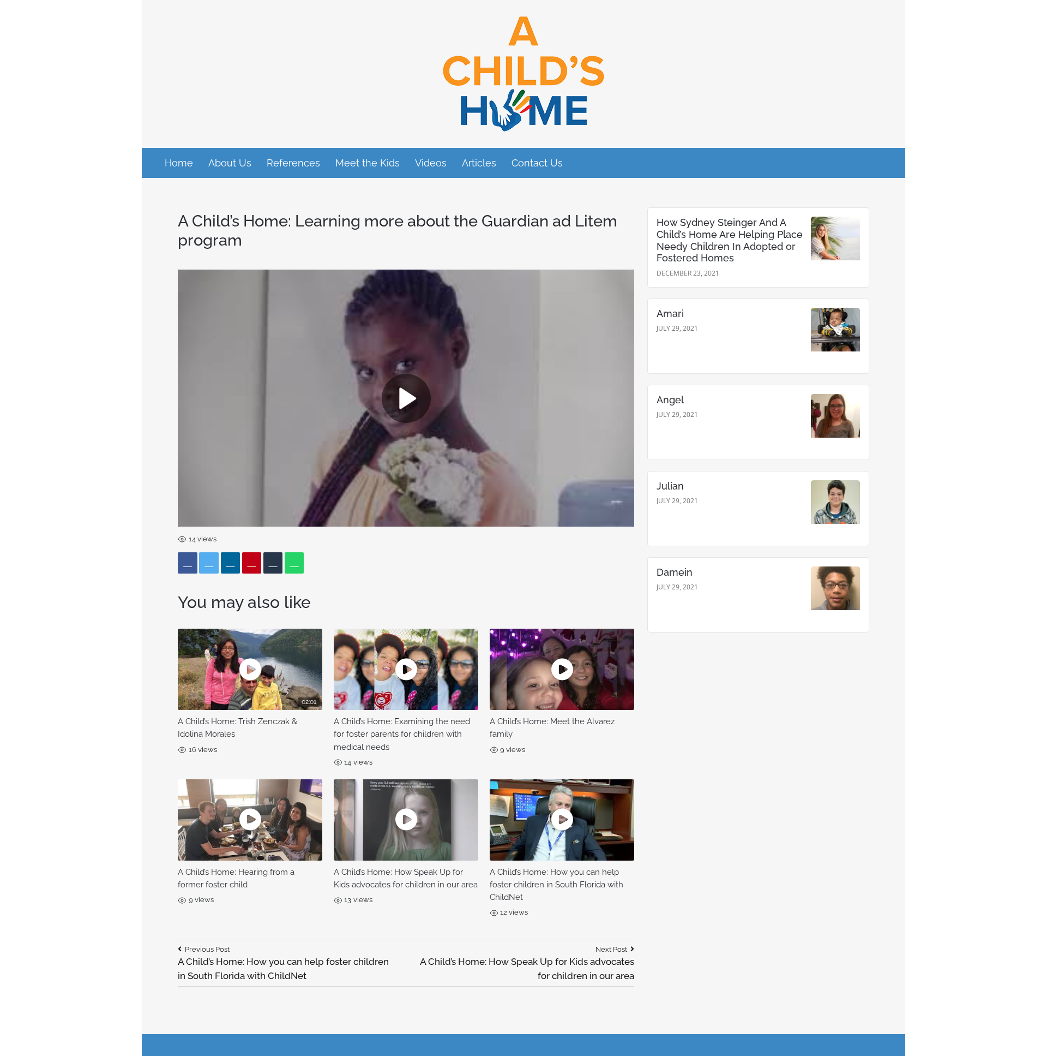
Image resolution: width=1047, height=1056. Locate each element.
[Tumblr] (273, 563)
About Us (229, 163)
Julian (670, 486)
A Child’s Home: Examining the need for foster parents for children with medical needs (402, 734)
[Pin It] (252, 563)
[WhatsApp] (294, 563)
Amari (670, 313)
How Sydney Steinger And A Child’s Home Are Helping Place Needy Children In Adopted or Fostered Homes (730, 240)
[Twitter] (209, 563)
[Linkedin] (230, 563)
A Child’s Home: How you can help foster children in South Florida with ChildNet (556, 884)
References (293, 163)
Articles (479, 163)
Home (179, 163)
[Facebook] (187, 563)
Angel (670, 399)
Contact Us (537, 163)
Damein (675, 572)
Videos (431, 163)
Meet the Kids (367, 163)
